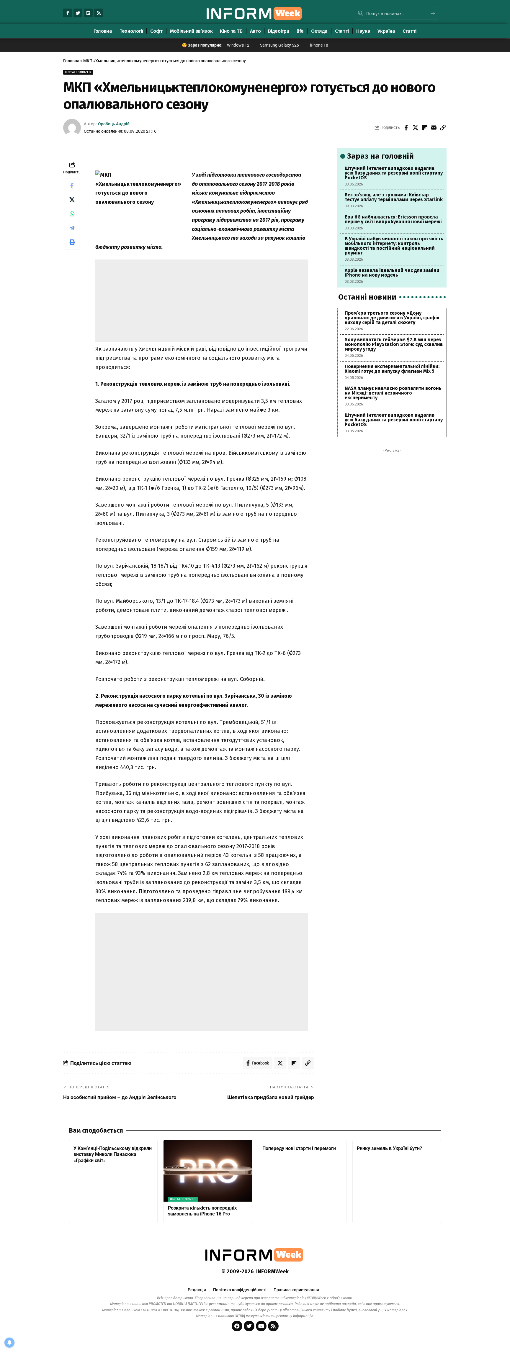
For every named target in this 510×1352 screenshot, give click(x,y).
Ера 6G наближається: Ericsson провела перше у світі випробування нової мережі (393, 219)
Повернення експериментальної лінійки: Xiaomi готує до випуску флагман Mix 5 (392, 369)
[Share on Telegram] (72, 228)
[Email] (433, 127)
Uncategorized (78, 72)
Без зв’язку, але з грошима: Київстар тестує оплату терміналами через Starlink (394, 197)
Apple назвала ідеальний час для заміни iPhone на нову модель (392, 272)
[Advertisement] (201, 300)
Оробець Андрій (114, 123)
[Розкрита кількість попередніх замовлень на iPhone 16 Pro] (208, 1171)
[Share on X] (415, 127)
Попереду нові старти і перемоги (299, 1148)
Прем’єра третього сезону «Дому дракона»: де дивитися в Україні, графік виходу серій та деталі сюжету (392, 317)
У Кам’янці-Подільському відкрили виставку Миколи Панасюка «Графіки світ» (112, 1155)
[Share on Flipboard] (424, 127)
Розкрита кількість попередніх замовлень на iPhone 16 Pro (202, 1211)
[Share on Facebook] (406, 127)
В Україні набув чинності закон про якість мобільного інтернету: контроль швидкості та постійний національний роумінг (394, 246)
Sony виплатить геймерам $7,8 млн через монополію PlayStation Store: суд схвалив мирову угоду (394, 344)
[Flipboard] (88, 13)
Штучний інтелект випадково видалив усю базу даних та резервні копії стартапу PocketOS (394, 172)
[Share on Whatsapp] (72, 214)
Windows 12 (238, 45)
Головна (71, 60)
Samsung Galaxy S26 (279, 45)
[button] (443, 127)
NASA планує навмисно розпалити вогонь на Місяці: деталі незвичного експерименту (393, 392)
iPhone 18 (319, 45)
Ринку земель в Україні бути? (389, 1148)
